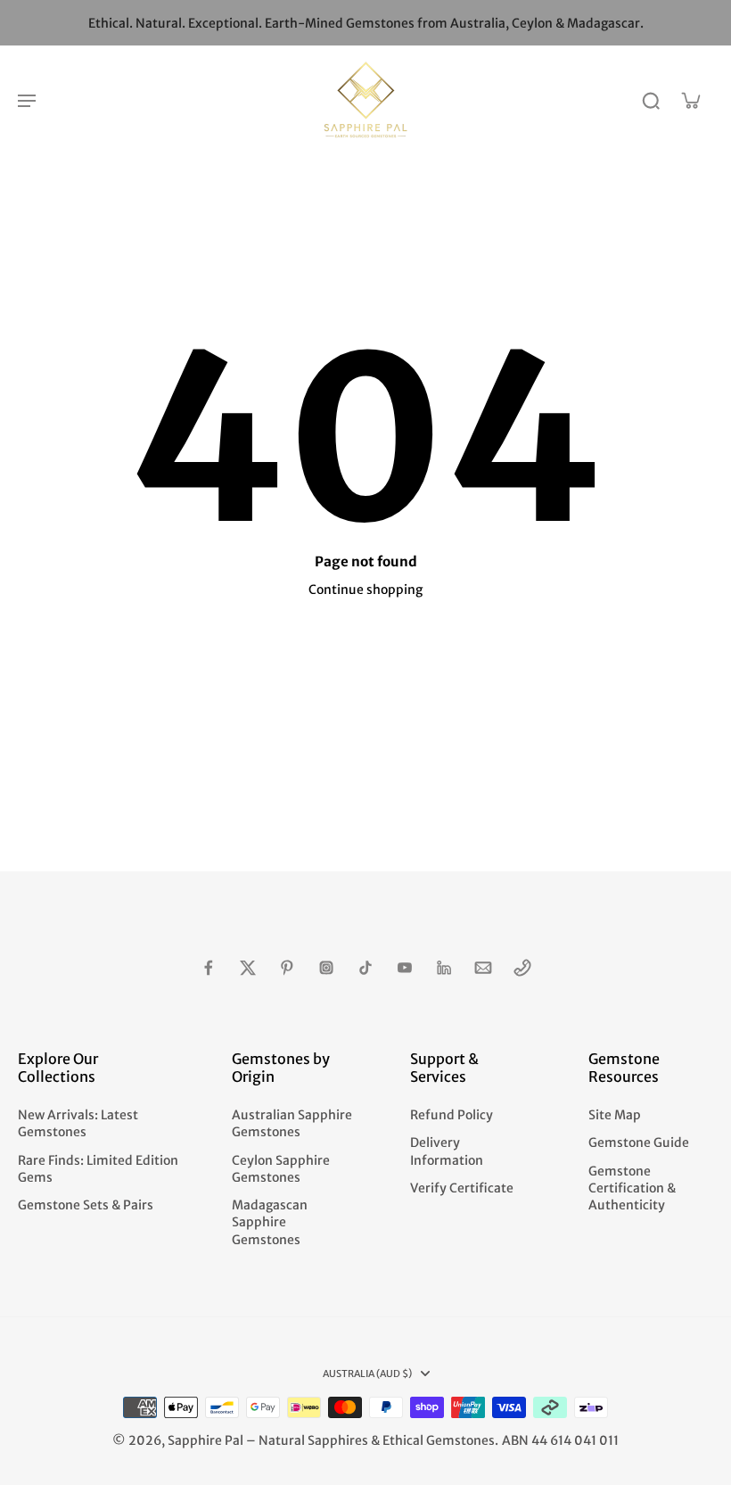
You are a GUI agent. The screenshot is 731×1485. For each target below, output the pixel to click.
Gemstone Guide (638, 1142)
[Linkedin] (444, 967)
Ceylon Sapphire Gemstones (281, 1168)
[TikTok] (365, 967)
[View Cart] (690, 100)
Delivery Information (446, 1150)
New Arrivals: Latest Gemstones (78, 1123)
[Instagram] (326, 967)
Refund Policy (451, 1115)
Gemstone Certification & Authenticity (632, 1188)
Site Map (614, 1115)
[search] (650, 100)
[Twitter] (247, 967)
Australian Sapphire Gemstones (292, 1123)
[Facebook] (208, 967)
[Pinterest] (287, 967)
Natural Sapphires (313, 1440)
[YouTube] (404, 967)
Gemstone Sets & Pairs (85, 1205)
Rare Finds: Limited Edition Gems (98, 1168)
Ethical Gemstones (438, 1440)
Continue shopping (365, 590)
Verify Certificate (461, 1188)
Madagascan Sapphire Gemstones (270, 1222)
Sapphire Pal (205, 1440)
